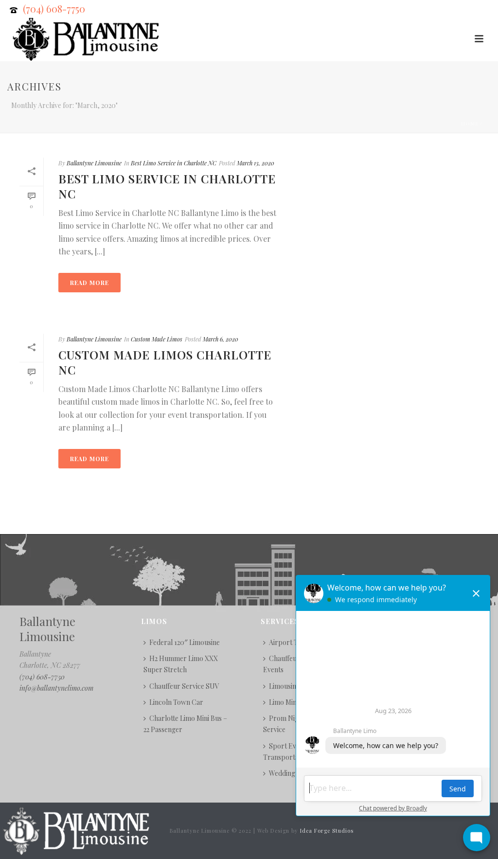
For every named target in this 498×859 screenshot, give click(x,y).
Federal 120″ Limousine (184, 642)
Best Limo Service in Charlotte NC (173, 163)
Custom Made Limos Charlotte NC (164, 362)
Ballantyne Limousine (94, 163)
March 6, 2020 (220, 339)
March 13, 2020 (255, 163)
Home (470, 123)
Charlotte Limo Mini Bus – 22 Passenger (185, 724)
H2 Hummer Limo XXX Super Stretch (180, 664)
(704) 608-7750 (54, 8)
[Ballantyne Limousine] (75, 830)
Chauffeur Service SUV (184, 686)
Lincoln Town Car (176, 702)
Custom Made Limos (156, 339)
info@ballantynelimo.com (56, 688)
